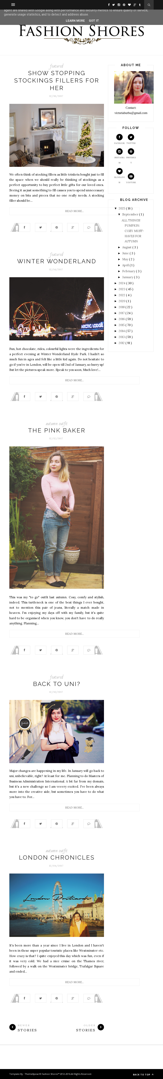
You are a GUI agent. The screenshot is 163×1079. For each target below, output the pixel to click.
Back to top (142, 1074)
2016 (122, 319)
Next (12, 309)
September (130, 214)
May (125, 259)
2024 (122, 283)
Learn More (75, 21)
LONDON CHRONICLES (57, 857)
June (126, 253)
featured (56, 66)
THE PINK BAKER (56, 430)
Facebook (119, 143)
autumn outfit (57, 423)
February (129, 271)
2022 (122, 295)
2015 (122, 325)
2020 (122, 301)
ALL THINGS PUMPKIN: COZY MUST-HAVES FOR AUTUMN (133, 230)
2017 (122, 313)
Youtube (131, 182)
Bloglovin (119, 180)
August (127, 247)
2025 (122, 208)
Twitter (131, 143)
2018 (122, 307)
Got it (94, 21)
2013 (122, 337)
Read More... (74, 211)
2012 (122, 343)
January (128, 277)
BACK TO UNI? (57, 683)
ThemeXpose (32, 1073)
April (126, 265)
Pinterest (131, 160)
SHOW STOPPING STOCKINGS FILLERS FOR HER (56, 80)
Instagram (119, 160)
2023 (122, 289)
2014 (122, 331)
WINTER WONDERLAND (56, 261)
